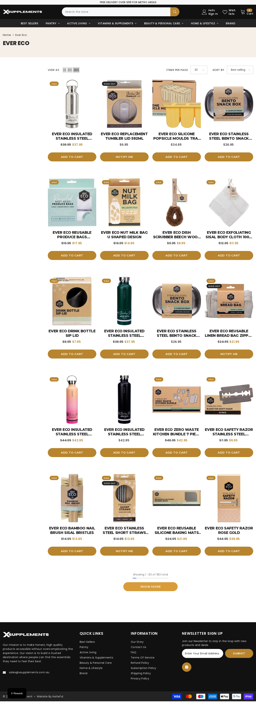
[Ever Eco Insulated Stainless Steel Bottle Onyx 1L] (124, 399)
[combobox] (116, 11)
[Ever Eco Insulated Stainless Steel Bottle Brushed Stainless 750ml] (72, 104)
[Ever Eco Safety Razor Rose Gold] (229, 498)
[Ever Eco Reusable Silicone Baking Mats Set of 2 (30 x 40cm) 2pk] (176, 498)
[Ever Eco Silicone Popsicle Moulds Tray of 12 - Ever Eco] (176, 104)
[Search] (120, 11)
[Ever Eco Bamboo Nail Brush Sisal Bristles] (72, 498)
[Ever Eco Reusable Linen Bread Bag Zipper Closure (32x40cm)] (229, 301)
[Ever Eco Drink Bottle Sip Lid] (72, 301)
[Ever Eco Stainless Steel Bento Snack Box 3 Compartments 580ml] (229, 104)
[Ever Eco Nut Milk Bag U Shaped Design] (124, 202)
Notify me (124, 157)
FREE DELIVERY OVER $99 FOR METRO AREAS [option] (128, 2)
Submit (239, 653)
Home (7, 35)
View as (53, 70)
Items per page (177, 70)
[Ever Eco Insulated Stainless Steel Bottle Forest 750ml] (124, 301)
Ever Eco (21, 35)
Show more (150, 586)
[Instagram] (186, 667)
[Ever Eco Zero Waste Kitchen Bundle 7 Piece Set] (176, 399)
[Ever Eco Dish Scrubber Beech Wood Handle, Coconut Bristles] (176, 202)
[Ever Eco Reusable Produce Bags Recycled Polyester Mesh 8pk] (72, 202)
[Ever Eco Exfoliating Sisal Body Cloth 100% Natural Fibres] (229, 202)
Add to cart (72, 157)
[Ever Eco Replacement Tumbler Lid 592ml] (124, 104)
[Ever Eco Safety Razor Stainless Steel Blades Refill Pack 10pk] (229, 399)
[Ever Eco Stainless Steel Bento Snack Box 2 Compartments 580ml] (176, 301)
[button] (64, 70)
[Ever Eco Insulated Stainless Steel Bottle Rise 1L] (72, 399)
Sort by (218, 70)
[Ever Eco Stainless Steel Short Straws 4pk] (124, 498)
